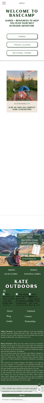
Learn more (27, 391)
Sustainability (22, 104)
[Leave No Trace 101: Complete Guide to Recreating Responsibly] (22, 86)
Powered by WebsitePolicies (12, 399)
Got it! (22, 395)
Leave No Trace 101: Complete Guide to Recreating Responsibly (22, 109)
